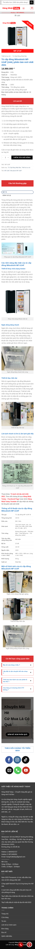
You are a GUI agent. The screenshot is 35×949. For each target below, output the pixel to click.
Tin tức (3, 921)
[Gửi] (32, 2)
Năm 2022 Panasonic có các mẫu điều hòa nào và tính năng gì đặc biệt (16, 879)
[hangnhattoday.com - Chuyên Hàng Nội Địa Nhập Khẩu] (11, 8)
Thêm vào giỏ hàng (22, 157)
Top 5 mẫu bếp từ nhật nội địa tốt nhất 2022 (16, 902)
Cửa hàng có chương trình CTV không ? (13, 689)
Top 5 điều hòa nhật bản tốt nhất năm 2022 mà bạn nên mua (17, 897)
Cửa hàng (4, 917)
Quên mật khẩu (6, 936)
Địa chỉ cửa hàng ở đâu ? (11, 665)
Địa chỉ (3, 932)
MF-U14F (7, 170)
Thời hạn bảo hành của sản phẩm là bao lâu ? (15, 680)
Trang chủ (4, 913)
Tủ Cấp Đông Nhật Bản (19, 56)
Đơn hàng (4, 928)
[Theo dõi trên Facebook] (9, 760)
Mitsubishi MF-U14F (16, 170)
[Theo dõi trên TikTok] (25, 760)
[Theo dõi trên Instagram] (17, 760)
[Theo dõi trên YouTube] (26, 770)
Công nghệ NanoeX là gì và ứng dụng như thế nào (17, 885)
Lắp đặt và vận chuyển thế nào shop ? (15, 672)
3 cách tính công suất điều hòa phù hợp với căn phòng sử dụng (16, 891)
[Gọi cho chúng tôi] (17, 770)
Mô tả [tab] (5, 192)
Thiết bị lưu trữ (5, 56)
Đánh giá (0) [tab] (7, 195)
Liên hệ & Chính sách (8, 925)
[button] (23, 8)
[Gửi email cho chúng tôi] (9, 770)
